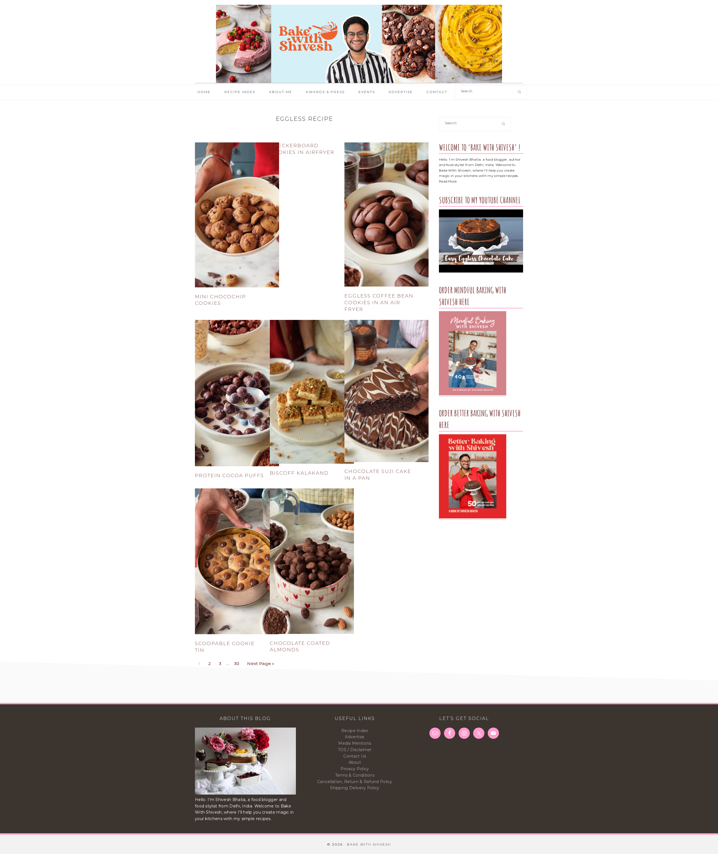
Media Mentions (354, 743)
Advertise (354, 736)
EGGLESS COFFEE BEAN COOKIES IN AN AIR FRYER (378, 302)
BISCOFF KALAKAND (299, 473)
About (355, 762)
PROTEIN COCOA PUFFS (229, 475)
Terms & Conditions (354, 775)
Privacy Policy (354, 768)
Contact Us (354, 756)
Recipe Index (354, 730)
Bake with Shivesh (359, 44)
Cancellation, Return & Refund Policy (354, 781)
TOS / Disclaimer (355, 749)
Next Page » (260, 662)
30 (238, 662)
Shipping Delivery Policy (354, 787)
